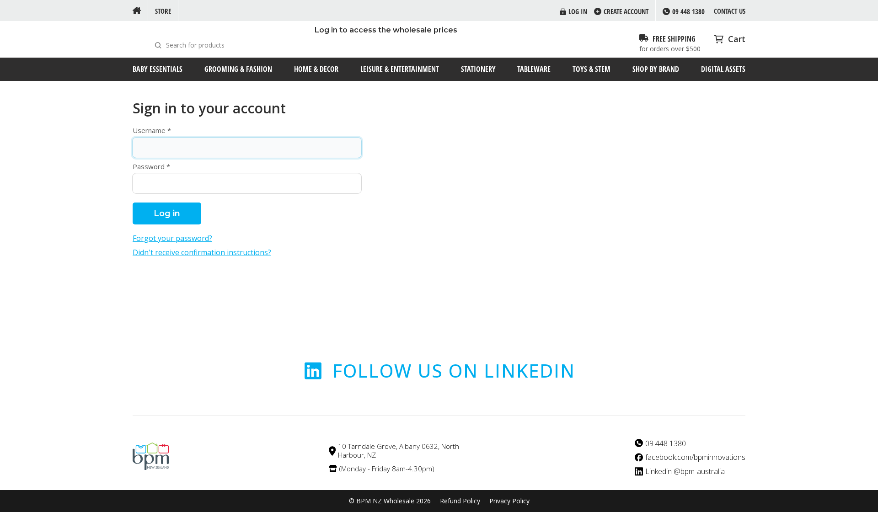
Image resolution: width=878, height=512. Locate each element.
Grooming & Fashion (238, 69)
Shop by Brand (655, 69)
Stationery (478, 69)
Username (149, 130)
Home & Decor (316, 69)
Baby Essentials (157, 69)
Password (149, 166)
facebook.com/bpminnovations (695, 457)
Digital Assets (723, 69)
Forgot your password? (172, 238)
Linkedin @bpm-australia (685, 471)
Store (163, 11)
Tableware (534, 69)
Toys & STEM (591, 69)
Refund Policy (460, 501)
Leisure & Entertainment (399, 69)
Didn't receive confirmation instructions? (202, 252)
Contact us (729, 11)
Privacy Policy (509, 501)
